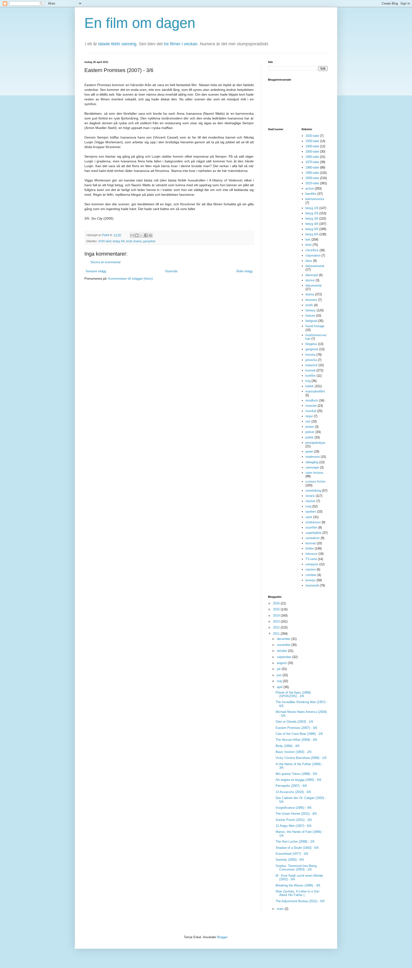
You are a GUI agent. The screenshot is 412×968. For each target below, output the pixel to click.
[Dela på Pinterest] (150, 235)
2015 (277, 609)
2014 (277, 615)
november (284, 645)
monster (311, 405)
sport (308, 517)
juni (280, 675)
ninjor (309, 416)
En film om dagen (139, 23)
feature (310, 315)
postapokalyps (315, 442)
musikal (310, 411)
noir (307, 421)
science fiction (315, 481)
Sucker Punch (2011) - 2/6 (294, 820)
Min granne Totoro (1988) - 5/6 (296, 774)
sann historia (314, 472)
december (284, 639)
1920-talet (312, 136)
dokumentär (313, 285)
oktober (282, 651)
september (284, 657)
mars (281, 909)
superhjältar (313, 533)
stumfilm (311, 527)
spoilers (310, 511)
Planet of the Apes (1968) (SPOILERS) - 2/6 (293, 694)
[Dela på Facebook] (146, 235)
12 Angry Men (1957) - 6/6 (293, 826)
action (309, 188)
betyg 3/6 (119, 241)
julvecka (311, 360)
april (280, 687)
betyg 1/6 (311, 208)
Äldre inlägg (244, 271)
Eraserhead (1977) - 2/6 (292, 853)
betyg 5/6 (311, 229)
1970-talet (312, 162)
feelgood (311, 321)
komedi (310, 370)
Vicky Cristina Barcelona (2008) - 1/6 (301, 758)
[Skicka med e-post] (132, 235)
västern (310, 569)
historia (310, 354)
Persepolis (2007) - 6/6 (291, 786)
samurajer (312, 467)
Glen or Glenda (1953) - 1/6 (294, 721)
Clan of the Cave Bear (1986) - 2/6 (299, 734)
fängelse (311, 344)
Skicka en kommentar (105, 262)
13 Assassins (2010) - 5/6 (293, 792)
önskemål (312, 585)
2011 (277, 633)
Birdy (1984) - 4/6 (287, 746)
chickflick (312, 250)
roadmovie (312, 456)
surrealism (312, 538)
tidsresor (311, 554)
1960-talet (312, 157)
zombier (310, 575)
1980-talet (312, 167)
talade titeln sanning (117, 43)
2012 (277, 627)
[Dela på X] (141, 235)
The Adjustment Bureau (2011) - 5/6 (300, 901)
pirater (309, 426)
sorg (308, 506)
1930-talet (312, 141)
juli (279, 669)
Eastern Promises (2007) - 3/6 (296, 728)
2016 (277, 603)
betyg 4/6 (311, 224)
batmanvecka (314, 199)
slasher (310, 501)
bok (307, 239)
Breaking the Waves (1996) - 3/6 (298, 885)
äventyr (310, 580)
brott (129, 241)
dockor (310, 280)
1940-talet (312, 146)
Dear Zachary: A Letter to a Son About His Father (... (297, 893)
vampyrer (311, 564)
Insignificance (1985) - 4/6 (293, 807)
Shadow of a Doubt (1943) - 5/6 (297, 848)
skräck (310, 496)
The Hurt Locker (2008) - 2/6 (295, 841)
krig (307, 381)
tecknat (310, 543)
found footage (314, 326)
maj (280, 681)
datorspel (311, 275)
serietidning (313, 490)
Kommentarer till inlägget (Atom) (130, 278)
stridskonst (313, 522)
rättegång (311, 462)
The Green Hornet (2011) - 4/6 (296, 813)
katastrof (311, 365)
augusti (282, 663)
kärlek (309, 386)
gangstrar (149, 241)
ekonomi (311, 300)
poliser (309, 432)
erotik (309, 305)
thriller (309, 548)
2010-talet (312, 183)
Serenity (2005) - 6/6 (290, 859)
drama (137, 241)
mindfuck (311, 400)
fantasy (310, 310)
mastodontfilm (315, 391)
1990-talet (312, 173)
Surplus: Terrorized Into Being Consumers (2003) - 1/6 (296, 867)
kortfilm (310, 375)
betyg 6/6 (311, 234)
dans (308, 261)
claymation (312, 255)
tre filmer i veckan (180, 43)
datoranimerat (314, 266)
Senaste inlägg (96, 271)
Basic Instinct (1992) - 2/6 (293, 752)
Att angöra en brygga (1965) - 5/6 (298, 780)
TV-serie (311, 559)
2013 (277, 621)
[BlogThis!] (136, 235)
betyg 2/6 (311, 213)
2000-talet (104, 241)
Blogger (222, 937)
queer (309, 451)
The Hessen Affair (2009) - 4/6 (296, 739)
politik (309, 437)
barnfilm (310, 194)
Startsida (171, 271)
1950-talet (312, 151)
